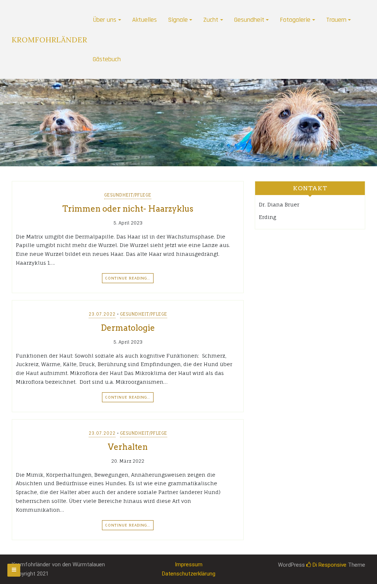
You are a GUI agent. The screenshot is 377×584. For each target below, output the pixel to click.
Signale (178, 19)
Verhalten (128, 447)
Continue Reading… (127, 278)
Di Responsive (328, 565)
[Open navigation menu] (13, 570)
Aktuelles (144, 19)
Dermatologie (128, 328)
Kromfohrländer (49, 39)
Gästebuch (107, 59)
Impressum (188, 564)
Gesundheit (249, 19)
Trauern (336, 19)
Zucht (210, 19)
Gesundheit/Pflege (127, 195)
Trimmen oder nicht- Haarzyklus (127, 208)
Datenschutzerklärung (188, 573)
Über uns (104, 19)
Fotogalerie (295, 19)
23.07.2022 (102, 314)
